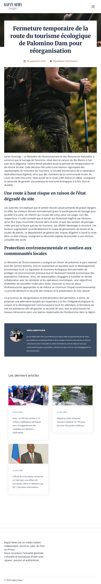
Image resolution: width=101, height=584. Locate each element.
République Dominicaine (65, 61)
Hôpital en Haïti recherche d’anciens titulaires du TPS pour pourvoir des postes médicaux (71, 422)
